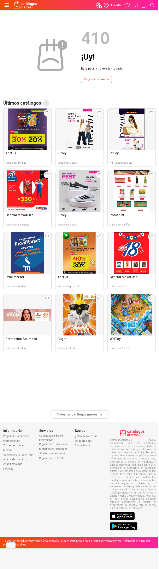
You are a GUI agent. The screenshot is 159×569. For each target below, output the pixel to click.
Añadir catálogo (12, 463)
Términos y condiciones (106, 540)
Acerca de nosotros (15, 459)
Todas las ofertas (14, 445)
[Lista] (144, 5)
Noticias (8, 468)
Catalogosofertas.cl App (18, 454)
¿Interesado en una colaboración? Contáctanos (86, 440)
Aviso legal (83, 540)
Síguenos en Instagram (53, 448)
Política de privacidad (136, 540)
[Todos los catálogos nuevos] (46, 103)
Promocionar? (11, 440)
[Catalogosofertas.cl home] (26, 5)
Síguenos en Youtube (52, 453)
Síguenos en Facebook (53, 444)
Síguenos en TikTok (51, 458)
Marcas (7, 450)
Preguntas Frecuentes (16, 436)
